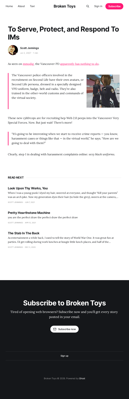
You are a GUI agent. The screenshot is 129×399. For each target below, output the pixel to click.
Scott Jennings (29, 48)
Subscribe (114, 6)
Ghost (82, 378)
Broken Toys (65, 6)
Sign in (98, 6)
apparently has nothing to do (79, 64)
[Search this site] (87, 6)
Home (9, 6)
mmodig (28, 64)
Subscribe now (67, 329)
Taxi (32, 6)
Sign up (64, 355)
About (21, 6)
